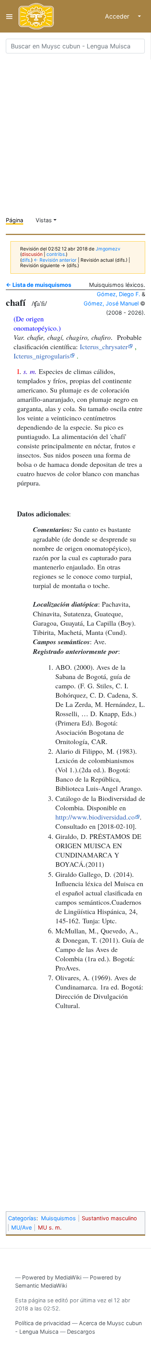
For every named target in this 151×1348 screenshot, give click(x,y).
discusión (32, 254)
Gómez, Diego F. (118, 294)
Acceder (117, 16)
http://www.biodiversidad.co (95, 816)
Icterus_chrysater (104, 346)
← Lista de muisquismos (38, 284)
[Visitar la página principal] (36, 16)
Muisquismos (58, 1218)
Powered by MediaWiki (51, 1277)
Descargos (81, 1331)
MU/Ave (21, 1227)
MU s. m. (50, 1227)
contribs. (56, 254)
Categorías (22, 1218)
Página (14, 220)
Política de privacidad (42, 1323)
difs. (26, 260)
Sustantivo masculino (109, 1218)
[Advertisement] (75, 135)
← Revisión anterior (55, 260)
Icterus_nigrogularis (42, 355)
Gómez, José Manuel (111, 303)
